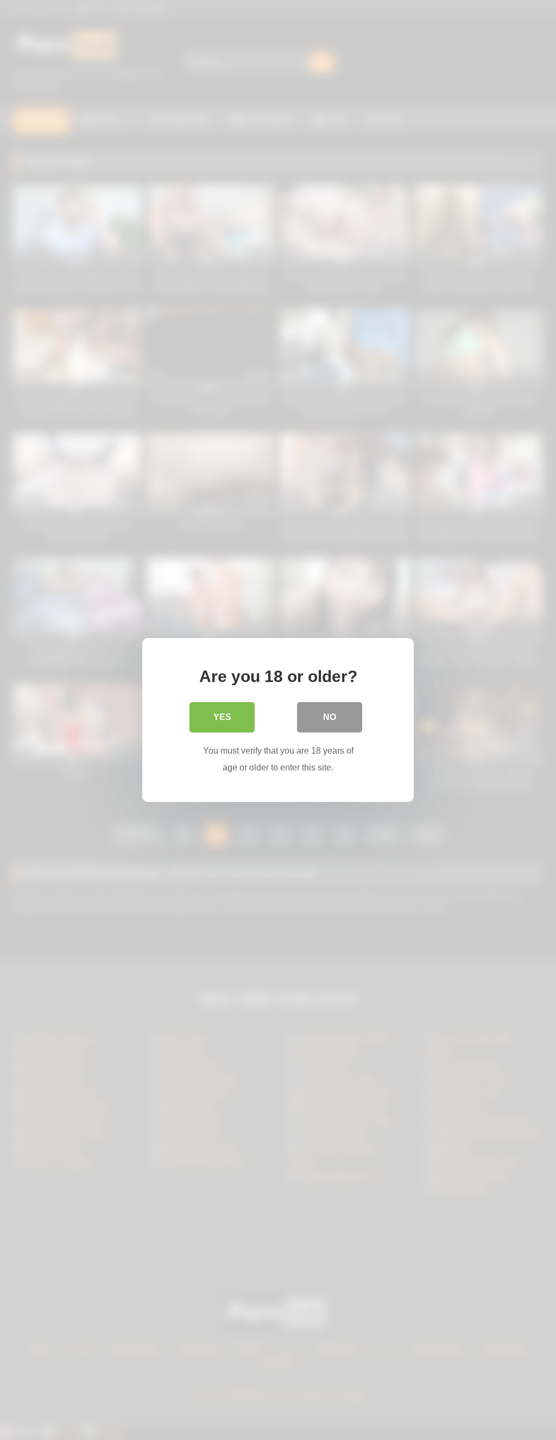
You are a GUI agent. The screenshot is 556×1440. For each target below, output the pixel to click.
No (329, 717)
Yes (222, 717)
